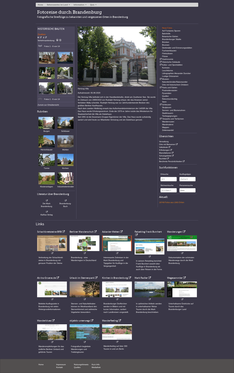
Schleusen (166, 104)
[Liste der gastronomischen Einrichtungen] (160, 59)
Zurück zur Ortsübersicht (48, 105)
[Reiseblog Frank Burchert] (149, 255)
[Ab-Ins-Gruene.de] (52, 297)
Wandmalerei (167, 124)
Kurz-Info (96, 364)
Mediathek (96, 367)
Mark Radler (141, 278)
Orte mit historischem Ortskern (175, 85)
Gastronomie (167, 59)
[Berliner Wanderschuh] (84, 251)
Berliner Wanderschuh (81, 231)
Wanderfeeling (110, 320)
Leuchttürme (167, 70)
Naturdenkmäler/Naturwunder (175, 82)
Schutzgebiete (165, 156)
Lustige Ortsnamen (170, 76)
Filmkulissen (167, 53)
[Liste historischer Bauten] (160, 62)
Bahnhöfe (166, 33)
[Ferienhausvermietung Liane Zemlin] (84, 297)
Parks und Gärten (169, 87)
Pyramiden (166, 93)
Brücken (165, 42)
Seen (164, 102)
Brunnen (165, 45)
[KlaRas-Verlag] (46, 212)
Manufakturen (165, 153)
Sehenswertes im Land (57, 5)
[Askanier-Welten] (117, 251)
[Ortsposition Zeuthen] (40, 37)
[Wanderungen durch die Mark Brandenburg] (182, 251)
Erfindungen (164, 150)
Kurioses (166, 68)
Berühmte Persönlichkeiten (170, 161)
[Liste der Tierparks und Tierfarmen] (160, 119)
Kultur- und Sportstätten (172, 65)
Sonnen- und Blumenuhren (173, 110)
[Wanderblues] (52, 340)
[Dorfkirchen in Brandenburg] (117, 297)
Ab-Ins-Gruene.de (46, 278)
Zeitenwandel (168, 130)
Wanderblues (44, 320)
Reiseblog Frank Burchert (148, 231)
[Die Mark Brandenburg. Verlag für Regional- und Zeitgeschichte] (46, 201)
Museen (165, 79)
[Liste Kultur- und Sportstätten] (160, 65)
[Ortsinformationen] (45, 37)
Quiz (92, 5)
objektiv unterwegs (80, 320)
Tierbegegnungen (169, 116)
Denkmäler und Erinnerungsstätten (177, 48)
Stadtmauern (167, 113)
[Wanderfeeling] (117, 340)
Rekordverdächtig (169, 99)
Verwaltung (164, 141)
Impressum (61, 364)
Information (79, 5)
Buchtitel (162, 158)
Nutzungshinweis (81, 364)
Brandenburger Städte (171, 39)
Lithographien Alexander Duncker (176, 73)
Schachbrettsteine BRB (49, 231)
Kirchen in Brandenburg (115, 278)
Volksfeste (163, 147)
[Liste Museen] (160, 79)
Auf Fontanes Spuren (171, 31)
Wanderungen (174, 231)
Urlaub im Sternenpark (82, 278)
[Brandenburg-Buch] (65, 201)
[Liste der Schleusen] (160, 104)
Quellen (165, 96)
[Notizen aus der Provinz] (149, 297)
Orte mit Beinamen (167, 144)
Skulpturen (166, 107)
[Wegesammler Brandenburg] (182, 297)
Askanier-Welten (110, 231)
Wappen (165, 127)
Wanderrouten (168, 122)
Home (40, 5)
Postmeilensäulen (169, 90)
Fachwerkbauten (169, 51)
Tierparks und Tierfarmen (173, 119)
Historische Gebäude (171, 62)
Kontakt (59, 367)
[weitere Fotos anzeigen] (40, 46)
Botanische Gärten (170, 36)
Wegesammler (175, 278)
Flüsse (165, 56)
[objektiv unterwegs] (84, 340)
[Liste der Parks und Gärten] (160, 87)
